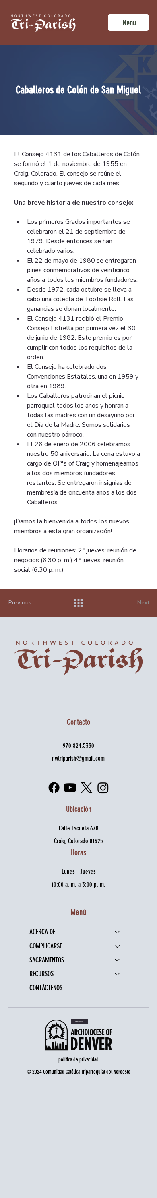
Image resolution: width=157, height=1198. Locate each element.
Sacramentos (46, 960)
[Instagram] (103, 787)
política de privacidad (78, 1059)
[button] (79, 1021)
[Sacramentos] (117, 960)
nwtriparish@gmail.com (78, 758)
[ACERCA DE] (117, 932)
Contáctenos (45, 988)
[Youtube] (70, 787)
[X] (86, 787)
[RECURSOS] (117, 974)
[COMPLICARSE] (117, 946)
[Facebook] (54, 787)
